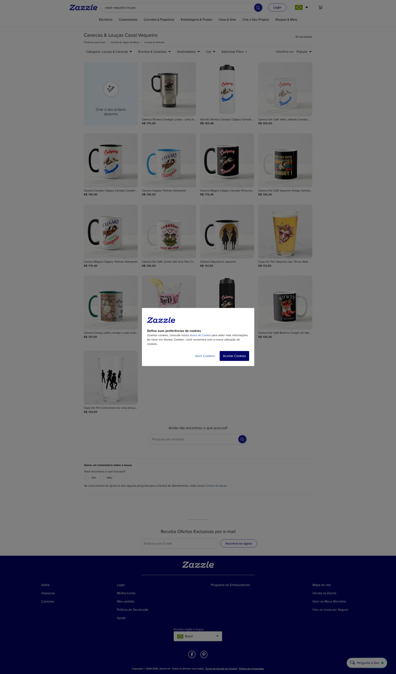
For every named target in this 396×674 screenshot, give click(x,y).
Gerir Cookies (205, 356)
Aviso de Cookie (200, 335)
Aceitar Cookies (234, 356)
